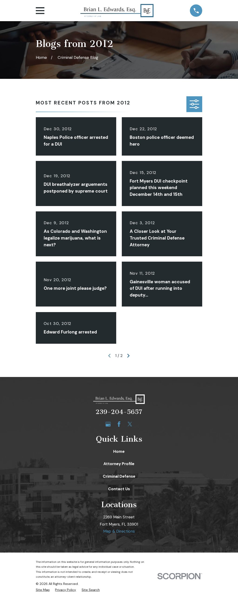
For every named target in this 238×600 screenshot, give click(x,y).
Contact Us (119, 488)
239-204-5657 (119, 412)
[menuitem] (43, 590)
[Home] (117, 10)
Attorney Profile (118, 463)
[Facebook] (119, 424)
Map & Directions (119, 531)
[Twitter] (130, 424)
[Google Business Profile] (108, 424)
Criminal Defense (119, 476)
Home (119, 451)
